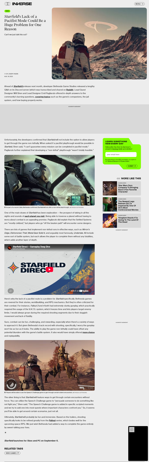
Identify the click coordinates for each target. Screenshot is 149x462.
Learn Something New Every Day (116, 142)
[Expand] (130, 428)
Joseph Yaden (13, 74)
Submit (131, 166)
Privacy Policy (125, 161)
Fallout (52, 420)
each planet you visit (35, 216)
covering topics (42, 96)
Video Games (11, 453)
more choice (89, 332)
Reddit (69, 89)
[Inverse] (22, 3)
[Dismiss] (145, 428)
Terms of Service (113, 161)
